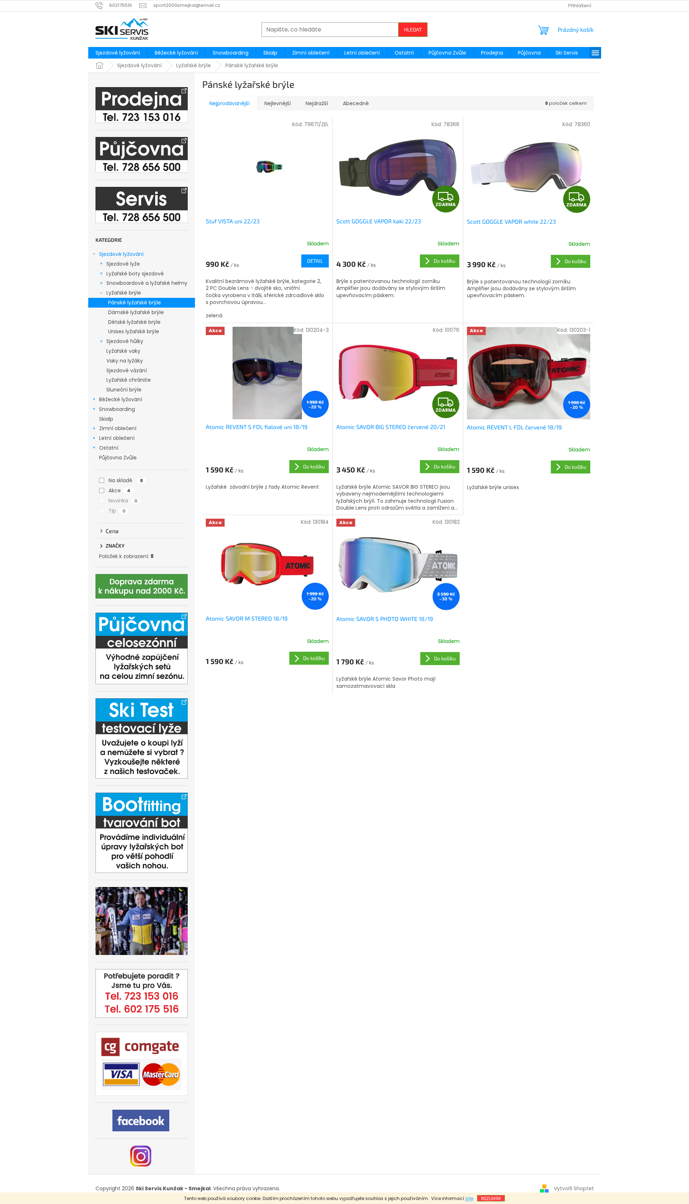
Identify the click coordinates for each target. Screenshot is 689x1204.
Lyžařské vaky (123, 351)
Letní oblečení (117, 438)
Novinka (123, 500)
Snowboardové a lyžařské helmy (146, 283)
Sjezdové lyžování (121, 254)
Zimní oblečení (117, 428)
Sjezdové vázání (126, 370)
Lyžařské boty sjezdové (135, 273)
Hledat (413, 29)
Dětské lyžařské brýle (134, 322)
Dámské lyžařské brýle (136, 312)
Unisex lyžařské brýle (133, 331)
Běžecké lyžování (120, 399)
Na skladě (126, 480)
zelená (214, 315)
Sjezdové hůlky (124, 341)
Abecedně (356, 103)
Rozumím (491, 1198)
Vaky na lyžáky (124, 360)
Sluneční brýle (123, 389)
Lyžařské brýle (123, 292)
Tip (117, 510)
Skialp (106, 419)
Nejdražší (317, 103)
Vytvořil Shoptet (574, 1188)
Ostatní (108, 447)
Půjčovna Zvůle (118, 457)
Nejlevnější (277, 103)
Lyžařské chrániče (128, 380)
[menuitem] (117, 53)
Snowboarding (117, 409)
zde (469, 1198)
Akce (120, 490)
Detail (315, 261)
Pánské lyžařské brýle (134, 302)
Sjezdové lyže (123, 263)
